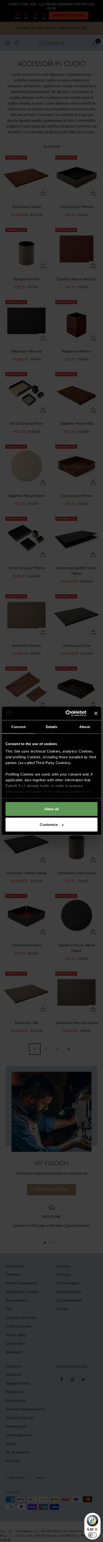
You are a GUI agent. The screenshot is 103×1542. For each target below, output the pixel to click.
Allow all (51, 809)
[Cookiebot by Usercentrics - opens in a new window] (65, 713)
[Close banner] (95, 713)
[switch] (92, 1535)
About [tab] (84, 727)
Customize (49, 825)
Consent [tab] (18, 727)
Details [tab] (51, 727)
